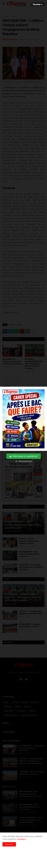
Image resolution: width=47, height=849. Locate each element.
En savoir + (21, 839)
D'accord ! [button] (9, 844)
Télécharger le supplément (25, 456)
